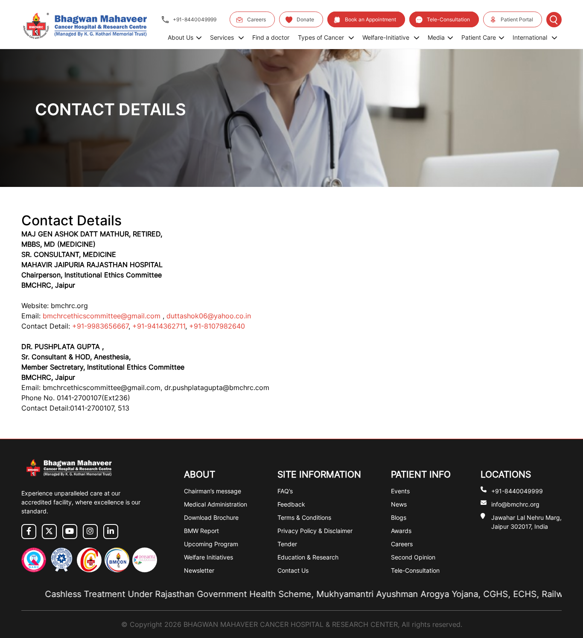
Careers (256, 19)
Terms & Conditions (304, 517)
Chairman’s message (212, 491)
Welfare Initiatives (208, 557)
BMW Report (201, 530)
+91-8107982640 (217, 326)
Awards (401, 530)
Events (400, 491)
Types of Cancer (322, 37)
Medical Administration (215, 504)
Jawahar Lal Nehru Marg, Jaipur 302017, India (526, 522)
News (399, 504)
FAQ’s (285, 491)
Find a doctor (270, 37)
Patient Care (478, 37)
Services (223, 37)
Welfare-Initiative (386, 37)
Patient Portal (517, 19)
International (531, 37)
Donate (305, 19)
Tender (287, 544)
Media (436, 37)
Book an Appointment (370, 19)
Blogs (398, 517)
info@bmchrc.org (515, 504)
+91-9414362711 (158, 326)
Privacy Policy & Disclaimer (315, 530)
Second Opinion (413, 557)
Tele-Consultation (448, 19)
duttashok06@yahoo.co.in (208, 316)
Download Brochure (211, 517)
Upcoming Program (211, 544)
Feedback (291, 504)
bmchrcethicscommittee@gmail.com (103, 316)
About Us (180, 37)
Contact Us (293, 570)
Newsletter (199, 570)
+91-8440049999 (194, 19)
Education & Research (307, 557)
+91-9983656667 (99, 326)
